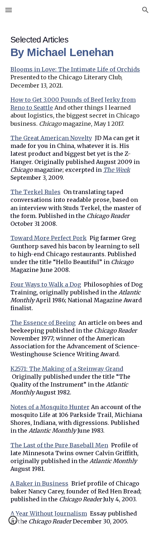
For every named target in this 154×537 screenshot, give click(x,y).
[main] (77, 278)
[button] (8, 10)
